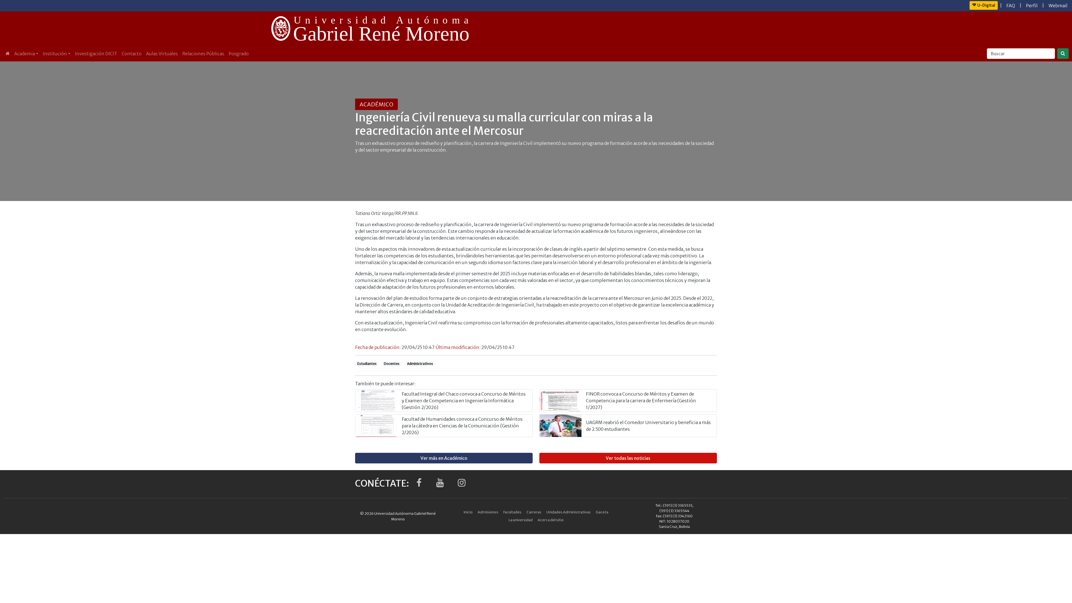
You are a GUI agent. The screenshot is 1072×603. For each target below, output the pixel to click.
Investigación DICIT (96, 53)
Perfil (1032, 5)
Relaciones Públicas (203, 53)
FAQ (1010, 5)
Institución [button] (55, 53)
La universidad (521, 520)
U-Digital (986, 5)
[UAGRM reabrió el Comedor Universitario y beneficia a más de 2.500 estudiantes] (561, 426)
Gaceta (602, 512)
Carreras (534, 512)
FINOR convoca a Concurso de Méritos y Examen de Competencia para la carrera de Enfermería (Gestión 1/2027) (641, 400)
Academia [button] (24, 53)
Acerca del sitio (551, 520)
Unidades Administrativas (568, 512)
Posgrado (239, 53)
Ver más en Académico (443, 458)
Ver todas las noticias (628, 458)
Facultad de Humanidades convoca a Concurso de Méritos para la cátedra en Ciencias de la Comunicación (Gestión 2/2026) (462, 425)
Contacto (132, 53)
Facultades (512, 512)
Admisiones (488, 512)
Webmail (1058, 5)
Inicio (468, 512)
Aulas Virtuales (162, 53)
